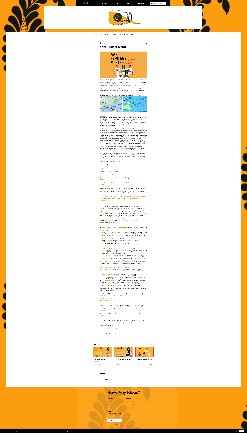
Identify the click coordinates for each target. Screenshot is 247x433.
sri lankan (139, 322)
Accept (241, 431)
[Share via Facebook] (100, 333)
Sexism (101, 34)
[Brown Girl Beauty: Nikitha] (102, 352)
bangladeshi (132, 322)
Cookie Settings (234, 431)
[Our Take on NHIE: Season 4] (144, 352)
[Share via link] (109, 333)
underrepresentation (116, 320)
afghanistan (103, 325)
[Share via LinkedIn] (106, 333)
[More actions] (146, 43)
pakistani (120, 322)
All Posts (95, 34)
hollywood (133, 320)
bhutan (144, 322)
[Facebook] (87, 3)
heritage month (104, 322)
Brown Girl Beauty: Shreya (123, 359)
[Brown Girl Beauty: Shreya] (123, 352)
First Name (110, 398)
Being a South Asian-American (106, 328)
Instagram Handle (130, 404)
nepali (125, 322)
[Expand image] (111, 104)
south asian (125, 320)
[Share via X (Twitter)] (103, 333)
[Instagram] (84, 3)
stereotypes (103, 320)
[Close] (245, 431)
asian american (112, 322)
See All (152, 344)
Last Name (128, 398)
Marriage (114, 34)
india (109, 320)
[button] (152, 34)
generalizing (110, 325)
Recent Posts (115, 328)
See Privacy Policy (100, 431)
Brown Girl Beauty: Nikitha (100, 360)
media (138, 320)
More (132, 34)
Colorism (107, 34)
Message (109, 411)
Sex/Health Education (123, 34)
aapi (143, 320)
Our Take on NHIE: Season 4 (144, 360)
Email (108, 404)
